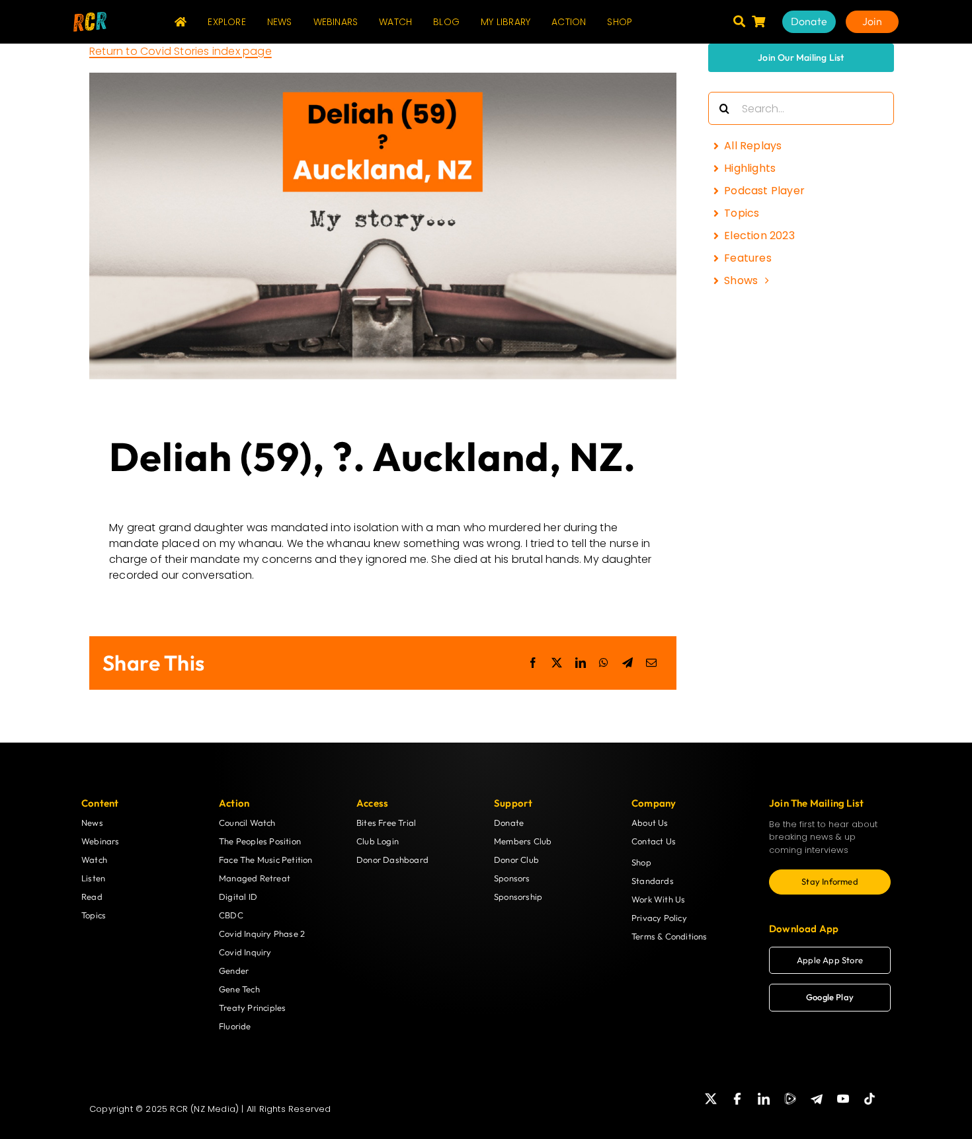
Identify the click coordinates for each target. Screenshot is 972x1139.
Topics (93, 915)
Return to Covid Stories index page (180, 51)
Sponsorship (518, 896)
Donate (509, 822)
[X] (557, 662)
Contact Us (653, 841)
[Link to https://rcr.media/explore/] (739, 21)
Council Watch (247, 822)
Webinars (100, 841)
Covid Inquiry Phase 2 (262, 933)
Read (91, 896)
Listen (93, 878)
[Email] (651, 662)
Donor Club (516, 859)
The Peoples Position (260, 841)
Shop (641, 862)
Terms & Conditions (669, 936)
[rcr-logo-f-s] (89, 16)
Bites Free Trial (386, 822)
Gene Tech (239, 989)
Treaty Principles (252, 1007)
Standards (652, 880)
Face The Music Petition (266, 859)
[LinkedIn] (580, 662)
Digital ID (238, 896)
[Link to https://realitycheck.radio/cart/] (758, 21)
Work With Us (658, 899)
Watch (94, 859)
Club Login (377, 841)
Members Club (522, 841)
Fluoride (235, 1026)
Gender (234, 970)
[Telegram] (627, 662)
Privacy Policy (659, 917)
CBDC (231, 915)
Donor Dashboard (392, 859)
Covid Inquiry (245, 952)
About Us (649, 822)
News (92, 822)
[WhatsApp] (603, 662)
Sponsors (512, 878)
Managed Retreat (254, 878)
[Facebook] (533, 662)
